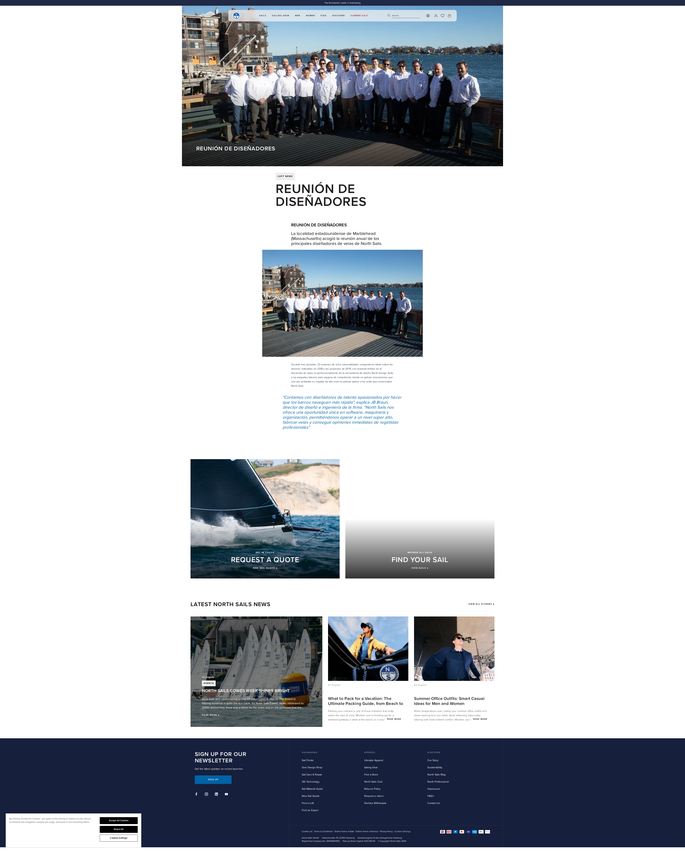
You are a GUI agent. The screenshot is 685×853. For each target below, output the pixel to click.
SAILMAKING (310, 752)
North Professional (438, 781)
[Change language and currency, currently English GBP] (428, 15)
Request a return (374, 796)
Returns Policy (372, 788)
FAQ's (430, 796)
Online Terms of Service (367, 831)
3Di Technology (310, 781)
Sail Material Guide (312, 788)
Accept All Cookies (118, 820)
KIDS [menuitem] (324, 15)
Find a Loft (308, 803)
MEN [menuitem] (297, 15)
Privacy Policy (386, 831)
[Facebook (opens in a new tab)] (197, 795)
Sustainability (434, 767)
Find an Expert (310, 810)
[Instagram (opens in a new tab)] (207, 795)
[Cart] (449, 16)
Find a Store (371, 774)
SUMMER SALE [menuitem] (359, 15)
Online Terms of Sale (344, 831)
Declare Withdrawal (375, 803)
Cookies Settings (118, 838)
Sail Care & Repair (312, 774)
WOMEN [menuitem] (310, 15)
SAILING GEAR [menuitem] (280, 15)
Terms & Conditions (323, 831)
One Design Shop (312, 767)
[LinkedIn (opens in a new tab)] (217, 795)
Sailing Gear (371, 767)
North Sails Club (373, 781)
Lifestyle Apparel (373, 760)
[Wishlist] (442, 16)
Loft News (285, 176)
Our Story (432, 760)
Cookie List (307, 831)
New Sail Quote (310, 796)
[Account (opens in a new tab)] (436, 16)
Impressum (433, 788)
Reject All (118, 829)
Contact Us (433, 803)
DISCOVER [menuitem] (338, 15)
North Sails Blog (436, 774)
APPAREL (370, 752)
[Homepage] (236, 15)
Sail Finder (308, 760)
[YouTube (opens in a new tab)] (227, 795)
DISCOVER (433, 752)
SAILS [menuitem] (262, 15)
